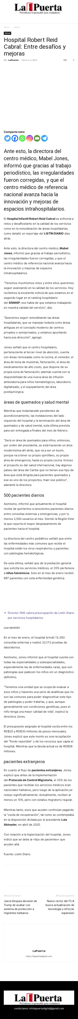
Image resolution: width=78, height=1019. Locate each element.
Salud (17, 27)
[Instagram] (29, 138)
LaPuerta (13, 60)
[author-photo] (39, 945)
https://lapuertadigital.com (39, 956)
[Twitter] (16, 68)
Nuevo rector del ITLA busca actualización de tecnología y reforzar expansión (60, 907)
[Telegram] (44, 138)
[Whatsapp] (22, 138)
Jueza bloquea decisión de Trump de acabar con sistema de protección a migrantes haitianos (20, 907)
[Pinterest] (25, 68)
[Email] (37, 138)
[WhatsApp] (33, 68)
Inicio (6, 27)
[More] (43, 68)
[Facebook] (7, 68)
